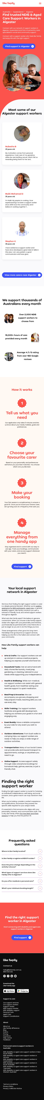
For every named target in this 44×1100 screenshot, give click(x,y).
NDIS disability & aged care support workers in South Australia (20, 1064)
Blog (4, 1030)
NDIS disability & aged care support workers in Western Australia (20, 1071)
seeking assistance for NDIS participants (21, 607)
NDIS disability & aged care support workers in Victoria (20, 1056)
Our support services (11, 1003)
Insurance (7, 1036)
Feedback (6, 1040)
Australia (6, 12)
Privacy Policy (8, 1086)
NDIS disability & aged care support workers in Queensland (20, 1060)
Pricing (5, 1034)
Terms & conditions (10, 1084)
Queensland (18, 12)
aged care (30, 608)
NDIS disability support (11, 1010)
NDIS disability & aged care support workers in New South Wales (21, 1053)
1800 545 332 (8, 972)
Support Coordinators (11, 1016)
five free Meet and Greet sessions (20, 815)
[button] (22, 851)
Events (5, 1032)
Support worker (8, 1006)
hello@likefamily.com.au (12, 970)
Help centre (7, 1038)
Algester (29, 12)
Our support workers (10, 1005)
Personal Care (8, 1012)
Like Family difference (11, 1028)
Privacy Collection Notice (12, 1088)
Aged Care (7, 1014)
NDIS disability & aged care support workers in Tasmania (20, 1067)
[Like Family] (9, 3)
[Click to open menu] (40, 3)
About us (6, 1026)
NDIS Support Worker (10, 1008)
